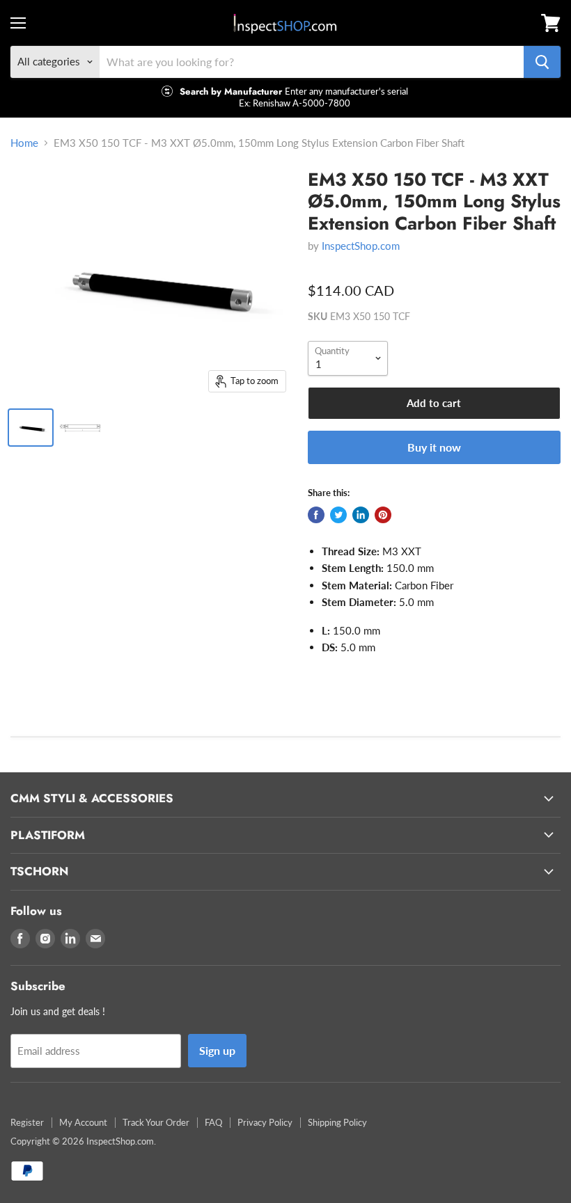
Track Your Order (156, 1122)
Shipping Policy (337, 1122)
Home (24, 143)
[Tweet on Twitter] (338, 515)
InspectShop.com (361, 245)
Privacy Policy (264, 1122)
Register (27, 1122)
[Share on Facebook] (316, 515)
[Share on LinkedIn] (360, 515)
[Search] (542, 62)
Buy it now (434, 447)
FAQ (213, 1122)
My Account (83, 1122)
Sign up (217, 1050)
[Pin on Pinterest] (383, 515)
